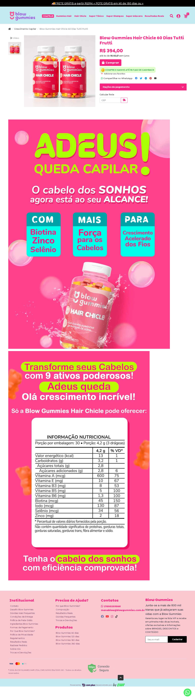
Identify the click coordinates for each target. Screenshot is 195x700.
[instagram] (112, 616)
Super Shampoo (115, 16)
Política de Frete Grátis (21, 620)
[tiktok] (116, 616)
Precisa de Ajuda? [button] (71, 600)
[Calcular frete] (124, 100)
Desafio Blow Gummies (21, 609)
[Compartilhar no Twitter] (141, 78)
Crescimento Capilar (25, 28)
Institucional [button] (22, 600)
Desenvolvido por (104, 685)
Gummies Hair (64, 16)
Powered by (76, 685)
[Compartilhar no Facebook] (136, 78)
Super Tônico (96, 16)
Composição (62, 609)
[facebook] (102, 616)
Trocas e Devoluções (20, 652)
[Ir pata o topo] (120, 677)
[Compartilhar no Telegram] (145, 78)
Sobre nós (15, 649)
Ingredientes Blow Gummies (24, 623)
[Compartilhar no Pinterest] (150, 78)
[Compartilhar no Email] (155, 78)
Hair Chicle (80, 16)
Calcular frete (107, 94)
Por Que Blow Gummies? (22, 631)
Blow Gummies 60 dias (67, 633)
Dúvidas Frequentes (66, 616)
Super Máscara (134, 16)
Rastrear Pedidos (18, 645)
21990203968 (112, 606)
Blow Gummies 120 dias (67, 636)
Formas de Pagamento (21, 627)
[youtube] (108, 616)
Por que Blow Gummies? (68, 606)
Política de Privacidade (21, 634)
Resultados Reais (154, 16)
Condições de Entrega (21, 616)
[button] (178, 16)
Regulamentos (17, 638)
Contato (14, 606)
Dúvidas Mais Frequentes (22, 613)
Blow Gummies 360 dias (68, 643)
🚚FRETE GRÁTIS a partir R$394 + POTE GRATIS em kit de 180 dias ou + (97, 3)
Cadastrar (177, 639)
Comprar (48, 16)
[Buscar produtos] (172, 16)
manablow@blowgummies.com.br (123, 610)
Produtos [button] (64, 627)
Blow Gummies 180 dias (67, 640)
